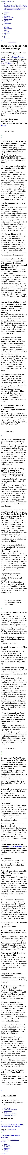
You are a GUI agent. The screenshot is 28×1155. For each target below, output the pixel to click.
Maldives (20, 6)
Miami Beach (7, 6)
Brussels (6, 9)
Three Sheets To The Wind (10, 1109)
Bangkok (24, 5)
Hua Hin (15, 6)
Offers (5, 14)
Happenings (7, 16)
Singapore (6, 8)
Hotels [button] (5, 4)
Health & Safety (8, 1146)
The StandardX (7, 23)
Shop (5, 21)
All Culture (6, 27)
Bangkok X (19, 8)
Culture (5, 13)
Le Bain (6, 34)
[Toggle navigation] (13, 1)
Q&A (5, 36)
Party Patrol (6, 33)
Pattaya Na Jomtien (13, 9)
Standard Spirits (12, 42)
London (25, 6)
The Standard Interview (9, 1115)
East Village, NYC (17, 5)
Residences (6, 20)
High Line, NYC (8, 5)
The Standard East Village (10, 1113)
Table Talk (6, 31)
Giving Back (7, 1145)
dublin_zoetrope (15, 846)
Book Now (6, 12)
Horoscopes (7, 38)
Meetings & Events (8, 17)
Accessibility (7, 1148)
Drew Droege (7, 1108)
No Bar (5, 1112)
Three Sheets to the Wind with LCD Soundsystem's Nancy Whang (12, 1125)
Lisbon (23, 8)
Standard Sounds (8, 28)
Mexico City (21, 9)
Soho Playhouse (7, 63)
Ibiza (12, 6)
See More (3, 1130)
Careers (5, 1144)
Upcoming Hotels (8, 19)
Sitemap (6, 1149)
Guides (5, 30)
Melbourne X (12, 8)
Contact (6, 1151)
